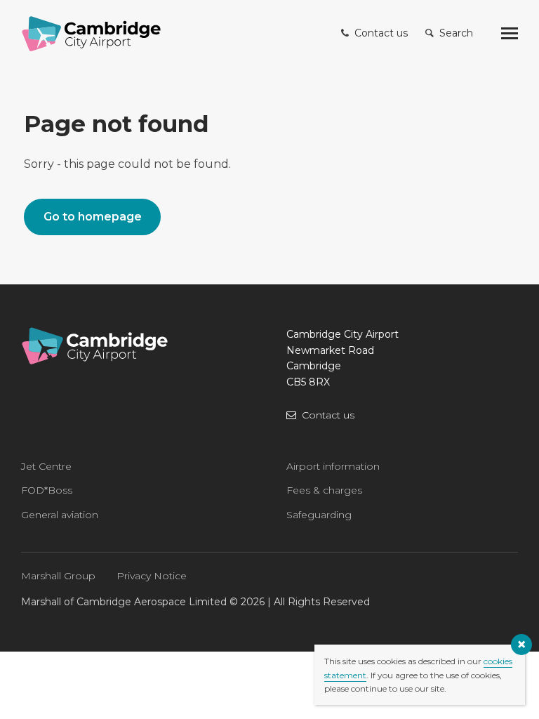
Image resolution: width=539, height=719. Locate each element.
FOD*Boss (46, 490)
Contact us (328, 415)
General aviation (59, 514)
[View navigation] (509, 33)
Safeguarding (319, 514)
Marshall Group (58, 575)
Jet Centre (46, 466)
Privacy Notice (152, 575)
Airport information (333, 466)
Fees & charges (324, 490)
